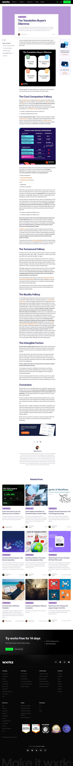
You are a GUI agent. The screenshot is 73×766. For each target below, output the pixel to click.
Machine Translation (6, 728)
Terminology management (26, 177)
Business (59, 689)
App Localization (43, 678)
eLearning (60, 691)
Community (4, 713)
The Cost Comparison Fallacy (8, 45)
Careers (4, 678)
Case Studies (5, 715)
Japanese (47, 101)
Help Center (4, 710)
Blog (3, 705)
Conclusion (5, 55)
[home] (6, 2)
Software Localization (25, 705)
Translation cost (22, 229)
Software (60, 684)
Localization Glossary (44, 681)
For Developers (24, 678)
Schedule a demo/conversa (25, 649)
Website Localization (43, 676)
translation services (26, 100)
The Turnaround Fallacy (7, 48)
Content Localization (43, 673)
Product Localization (43, 686)
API (40, 705)
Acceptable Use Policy (7, 691)
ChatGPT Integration (25, 686)
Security (4, 718)
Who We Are (5, 673)
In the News (4, 681)
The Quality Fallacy (6, 50)
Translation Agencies (25, 717)
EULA (3, 696)
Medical (59, 681)
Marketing (60, 676)
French (22, 103)
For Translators (24, 673)
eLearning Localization (44, 684)
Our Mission (4, 676)
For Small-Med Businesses (26, 684)
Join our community (64, 73)
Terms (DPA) (5, 689)
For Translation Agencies (26, 681)
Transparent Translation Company (26, 714)
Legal (59, 678)
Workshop (4, 708)
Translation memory (24, 180)
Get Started (65, 54)
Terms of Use (5, 686)
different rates (37, 100)
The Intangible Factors (7, 53)
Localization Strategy (25, 708)
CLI (40, 708)
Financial (60, 673)
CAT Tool (4, 726)
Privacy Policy (5, 684)
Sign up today (25, 432)
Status (40, 710)
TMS (3, 731)
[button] (14, 2)
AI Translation (5, 723)
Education (60, 686)
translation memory (33, 108)
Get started (67, 1)
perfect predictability (37, 240)
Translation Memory (6, 721)
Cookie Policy (5, 694)
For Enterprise (24, 676)
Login (61, 1)
